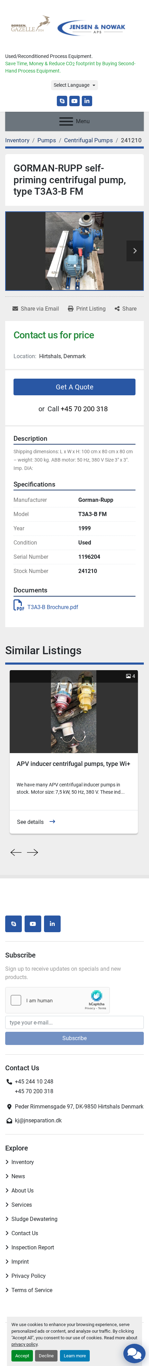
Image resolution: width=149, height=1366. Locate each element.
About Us (22, 1190)
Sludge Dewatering (34, 1219)
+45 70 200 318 (84, 409)
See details (30, 822)
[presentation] (15, 852)
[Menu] (66, 121)
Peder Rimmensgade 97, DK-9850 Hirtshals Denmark (79, 1106)
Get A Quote (75, 387)
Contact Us (24, 1233)
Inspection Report (32, 1247)
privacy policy (24, 1344)
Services (21, 1204)
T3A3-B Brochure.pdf (52, 607)
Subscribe (74, 1038)
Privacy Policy (28, 1276)
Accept (22, 1355)
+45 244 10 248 (34, 1081)
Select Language (71, 85)
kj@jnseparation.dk (38, 1120)
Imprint (20, 1261)
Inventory (22, 1162)
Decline (46, 1355)
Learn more (75, 1355)
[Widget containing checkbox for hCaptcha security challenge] (57, 1000)
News (18, 1176)
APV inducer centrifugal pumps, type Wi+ (73, 763)
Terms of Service (31, 1290)
